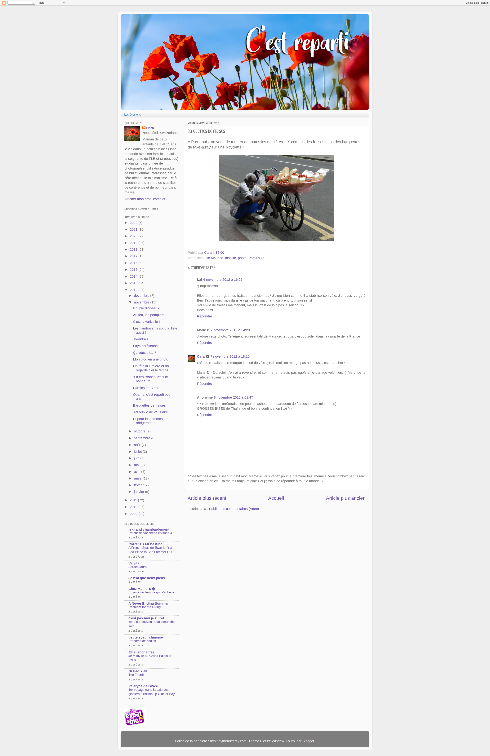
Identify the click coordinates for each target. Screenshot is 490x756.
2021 (134, 229)
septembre (142, 438)
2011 (134, 500)
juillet (138, 451)
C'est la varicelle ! (146, 322)
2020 (134, 236)
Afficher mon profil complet (144, 199)
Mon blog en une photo (150, 359)
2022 (134, 223)
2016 (134, 263)
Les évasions (132, 114)
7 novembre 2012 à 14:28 (230, 330)
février (139, 485)
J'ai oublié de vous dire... (152, 412)
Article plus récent (207, 498)
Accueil (276, 498)
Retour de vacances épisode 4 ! (151, 533)
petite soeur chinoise (145, 637)
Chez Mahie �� (141, 589)
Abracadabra (137, 567)
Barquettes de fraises (149, 405)
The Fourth (136, 675)
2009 (134, 514)
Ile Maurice (214, 258)
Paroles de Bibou (146, 388)
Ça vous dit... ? (144, 353)
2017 (134, 256)
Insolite (230, 258)
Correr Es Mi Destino (145, 544)
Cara (201, 356)
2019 (134, 243)
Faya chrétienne (145, 346)
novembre (142, 302)
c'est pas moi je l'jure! (146, 618)
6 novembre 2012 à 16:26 (223, 279)
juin (137, 458)
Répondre (204, 316)
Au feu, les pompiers (148, 315)
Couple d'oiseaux (146, 308)
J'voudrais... (142, 339)
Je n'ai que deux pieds (146, 578)
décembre (142, 296)
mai (137, 465)
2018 (134, 249)
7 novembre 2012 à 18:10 (230, 356)
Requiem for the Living (144, 607)
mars (138, 478)
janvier (139, 492)
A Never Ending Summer (148, 603)
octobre (140, 431)
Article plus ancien (346, 498)
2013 (134, 283)
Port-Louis (256, 258)
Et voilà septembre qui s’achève (151, 592)
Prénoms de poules (142, 641)
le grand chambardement (148, 529)
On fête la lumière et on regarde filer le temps (151, 368)
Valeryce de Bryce (143, 686)
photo (242, 258)
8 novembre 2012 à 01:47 (233, 397)
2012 (134, 290)
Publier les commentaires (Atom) (234, 509)
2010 (134, 507)
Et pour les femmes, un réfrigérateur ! (150, 421)
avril (137, 472)
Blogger (308, 741)
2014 (134, 276)
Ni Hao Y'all (137, 671)
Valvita (133, 563)
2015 (134, 270)
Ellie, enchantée (141, 652)
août (138, 445)
